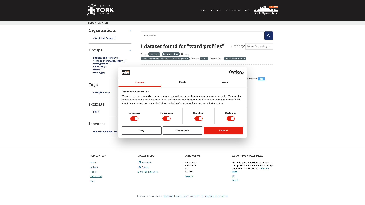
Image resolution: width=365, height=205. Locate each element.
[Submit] (268, 35)
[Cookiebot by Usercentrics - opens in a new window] (231, 72)
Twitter (145, 167)
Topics (93, 171)
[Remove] (158, 54)
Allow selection (182, 130)
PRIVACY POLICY (181, 196)
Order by (237, 46)
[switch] (166, 118)
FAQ (247, 10)
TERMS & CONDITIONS (219, 196)
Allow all (223, 130)
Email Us (189, 176)
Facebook (146, 162)
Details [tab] (182, 82)
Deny (141, 130)
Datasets (103, 22)
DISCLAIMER (169, 196)
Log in (235, 180)
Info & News (233, 10)
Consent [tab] (139, 82)
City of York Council (148, 171)
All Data (216, 10)
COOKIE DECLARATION (199, 196)
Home (203, 10)
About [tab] (225, 82)
